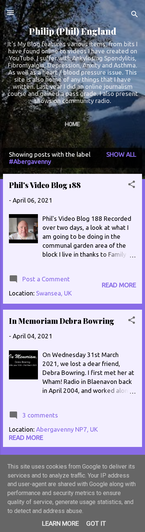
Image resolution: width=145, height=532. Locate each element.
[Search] (134, 15)
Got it (96, 523)
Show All (121, 154)
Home (72, 124)
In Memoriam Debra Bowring (61, 321)
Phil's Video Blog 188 (45, 185)
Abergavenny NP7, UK (67, 429)
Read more (119, 284)
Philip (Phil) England (72, 31)
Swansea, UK (54, 293)
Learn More (60, 523)
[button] (131, 185)
